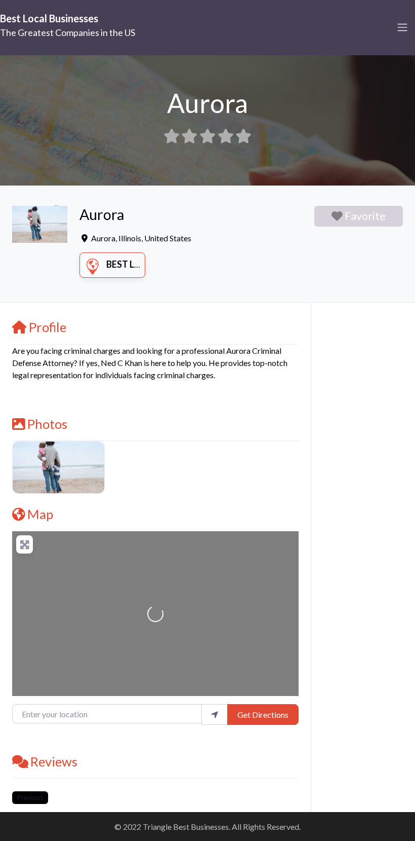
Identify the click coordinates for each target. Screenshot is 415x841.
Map (40, 514)
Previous (30, 797)
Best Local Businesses (49, 18)
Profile (47, 327)
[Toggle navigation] (402, 27)
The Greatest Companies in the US (67, 32)
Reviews (53, 761)
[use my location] (214, 714)
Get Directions (262, 714)
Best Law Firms (142, 264)
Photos (47, 423)
